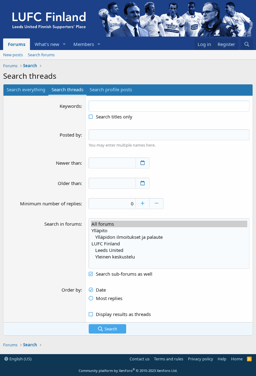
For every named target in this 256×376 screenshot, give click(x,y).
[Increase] (142, 203)
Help (222, 359)
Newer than (68, 163)
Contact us (140, 359)
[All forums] (169, 224)
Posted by (70, 135)
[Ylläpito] (169, 230)
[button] (64, 44)
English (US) (20, 359)
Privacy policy (200, 359)
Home (237, 359)
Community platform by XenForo (128, 370)
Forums (16, 44)
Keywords (70, 106)
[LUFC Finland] (169, 243)
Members (83, 44)
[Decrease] (157, 203)
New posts (13, 55)
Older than (69, 183)
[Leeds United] (169, 250)
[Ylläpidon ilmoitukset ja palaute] (169, 237)
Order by (71, 290)
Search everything (26, 89)
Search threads (67, 89)
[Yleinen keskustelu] (169, 256)
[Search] (247, 44)
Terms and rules (168, 359)
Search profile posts (111, 89)
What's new (47, 44)
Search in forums (62, 224)
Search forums (41, 55)
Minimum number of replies (50, 203)
